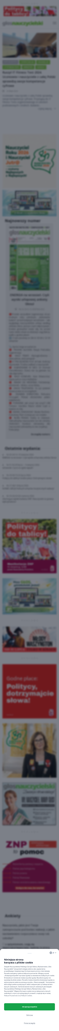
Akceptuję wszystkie (29, 1007)
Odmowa (29, 1015)
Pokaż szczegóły (29, 1023)
